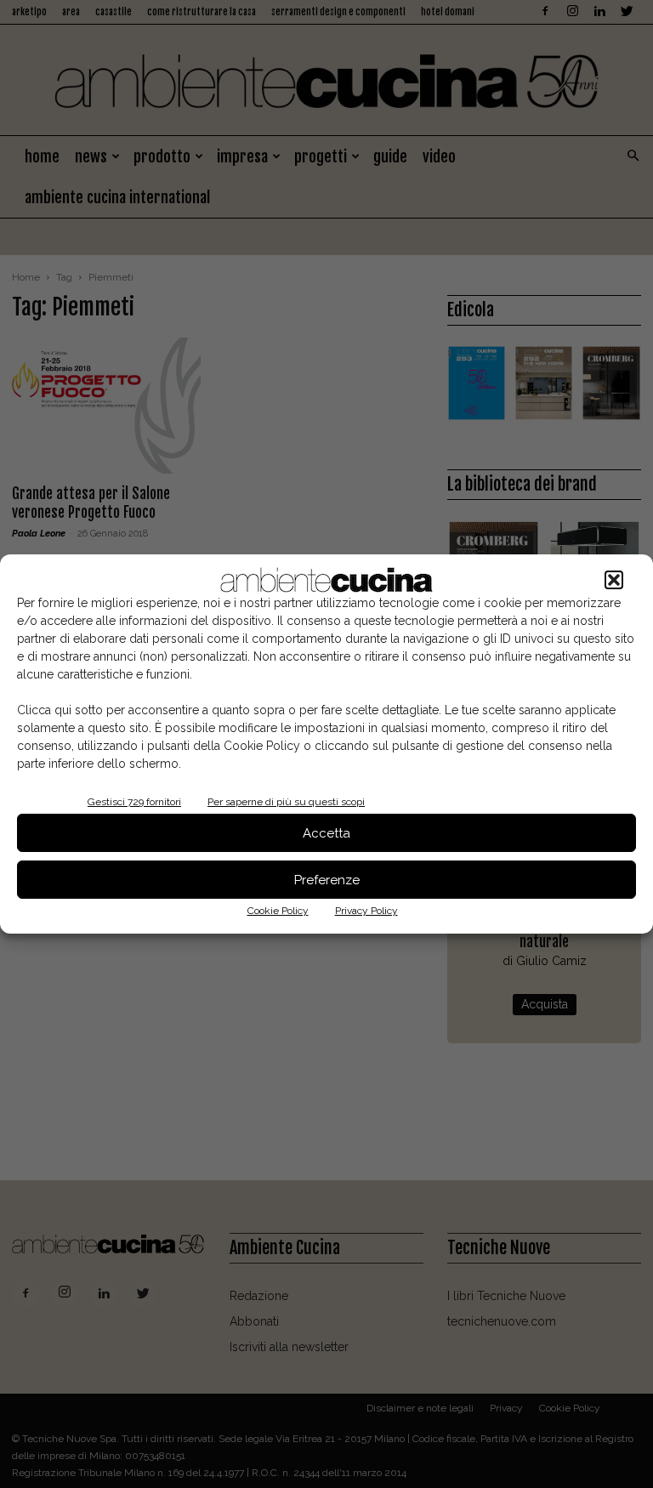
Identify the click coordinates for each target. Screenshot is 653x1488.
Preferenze (327, 880)
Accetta (326, 833)
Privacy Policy (366, 911)
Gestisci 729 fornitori (134, 802)
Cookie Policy (278, 911)
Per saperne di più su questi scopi (286, 802)
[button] (613, 579)
